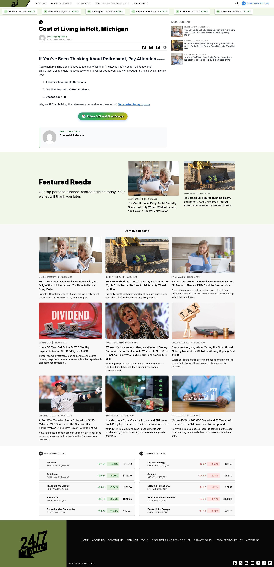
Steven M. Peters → (72, 135)
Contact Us (115, 540)
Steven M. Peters (58, 36)
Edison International (158, 485)
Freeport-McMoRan (58, 485)
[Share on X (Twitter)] (151, 47)
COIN (49, 477)
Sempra (151, 474)
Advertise (252, 540)
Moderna (52, 462)
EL (48, 512)
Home (85, 540)
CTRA (150, 465)
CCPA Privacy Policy (229, 540)
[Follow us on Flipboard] (158, 47)
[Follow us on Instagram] (258, 563)
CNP (149, 512)
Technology (83, 3)
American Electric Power (161, 497)
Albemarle (53, 497)
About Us (98, 540)
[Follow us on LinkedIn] (246, 563)
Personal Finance (61, 3)
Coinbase (52, 474)
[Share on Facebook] (144, 47)
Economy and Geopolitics (111, 3)
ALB (49, 500)
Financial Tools (137, 540)
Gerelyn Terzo (191, 193)
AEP (149, 500)
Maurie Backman (136, 199)
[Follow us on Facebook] (235, 563)
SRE (149, 477)
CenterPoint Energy (158, 509)
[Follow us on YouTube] (252, 563)
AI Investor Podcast (258, 3)
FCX (49, 489)
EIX (148, 489)
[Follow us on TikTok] (264, 563)
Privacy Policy (203, 540)
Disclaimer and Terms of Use (171, 540)
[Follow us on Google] (165, 47)
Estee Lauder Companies (61, 509)
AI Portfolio (140, 3)
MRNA (50, 465)
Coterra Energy (156, 462)
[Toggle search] (236, 3)
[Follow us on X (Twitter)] (240, 563)
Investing (40, 3)
